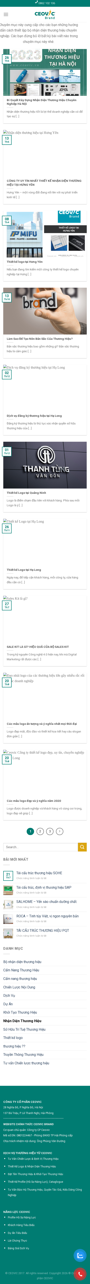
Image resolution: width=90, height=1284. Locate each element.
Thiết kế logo (13, 1038)
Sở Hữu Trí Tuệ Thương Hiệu (24, 1029)
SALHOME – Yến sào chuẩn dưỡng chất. (46, 902)
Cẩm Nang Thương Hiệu (21, 970)
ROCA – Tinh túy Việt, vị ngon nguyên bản (47, 916)
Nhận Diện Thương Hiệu (22, 1021)
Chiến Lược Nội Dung (19, 987)
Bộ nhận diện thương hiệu (22, 962)
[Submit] (82, 847)
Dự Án (8, 1004)
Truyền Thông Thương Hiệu (23, 1055)
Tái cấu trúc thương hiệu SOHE (39, 873)
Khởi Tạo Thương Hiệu (20, 1012)
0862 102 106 (46, 3)
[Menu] (6, 14)
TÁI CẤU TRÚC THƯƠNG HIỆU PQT (42, 930)
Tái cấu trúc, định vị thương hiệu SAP (43, 887)
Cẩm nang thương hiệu (20, 979)
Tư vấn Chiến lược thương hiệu (26, 1063)
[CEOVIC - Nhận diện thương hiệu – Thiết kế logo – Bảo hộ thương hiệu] (45, 14)
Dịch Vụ (9, 995)
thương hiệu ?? (14, 1046)
